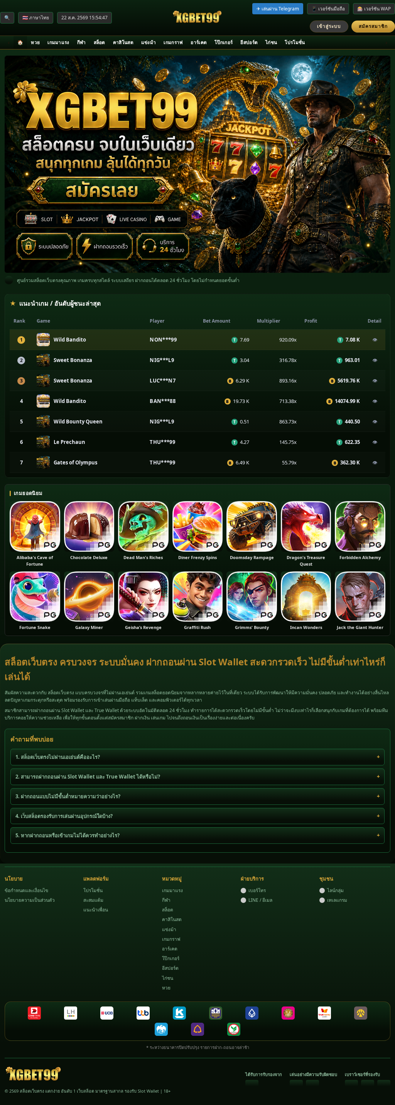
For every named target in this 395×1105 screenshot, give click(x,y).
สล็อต (99, 42)
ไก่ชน (271, 42)
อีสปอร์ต (249, 42)
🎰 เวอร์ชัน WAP (374, 8)
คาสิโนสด (123, 42)
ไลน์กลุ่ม (335, 890)
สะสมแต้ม (93, 900)
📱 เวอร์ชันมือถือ (328, 8)
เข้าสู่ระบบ (329, 26)
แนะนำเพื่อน (95, 909)
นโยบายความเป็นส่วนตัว (30, 900)
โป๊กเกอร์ (223, 42)
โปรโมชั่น (295, 42)
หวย (35, 42)
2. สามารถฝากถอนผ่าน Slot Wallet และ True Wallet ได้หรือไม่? (87, 776)
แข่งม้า (148, 42)
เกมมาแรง (58, 42)
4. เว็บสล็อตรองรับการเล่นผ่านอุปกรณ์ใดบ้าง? (64, 816)
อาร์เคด (199, 42)
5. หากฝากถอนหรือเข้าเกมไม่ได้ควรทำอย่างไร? (67, 835)
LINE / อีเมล (260, 900)
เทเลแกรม (337, 900)
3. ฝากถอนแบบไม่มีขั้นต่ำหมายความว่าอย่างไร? (67, 796)
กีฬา (81, 42)
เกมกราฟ (173, 42)
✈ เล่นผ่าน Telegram (278, 8)
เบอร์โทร (257, 890)
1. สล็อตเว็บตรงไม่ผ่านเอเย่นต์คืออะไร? (57, 756)
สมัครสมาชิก (373, 26)
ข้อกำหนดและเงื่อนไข (26, 890)
